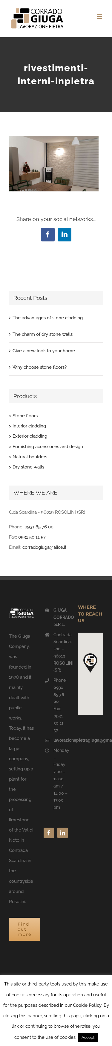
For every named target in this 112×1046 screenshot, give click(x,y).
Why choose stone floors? (40, 367)
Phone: (60, 691)
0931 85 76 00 (38, 527)
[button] (90, 663)
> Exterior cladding (28, 436)
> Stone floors (23, 415)
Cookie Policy (87, 1005)
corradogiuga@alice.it (44, 547)
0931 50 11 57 (32, 537)
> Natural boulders (28, 456)
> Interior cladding (27, 426)
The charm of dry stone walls (43, 334)
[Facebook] (49, 833)
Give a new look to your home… (45, 350)
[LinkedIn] (62, 833)
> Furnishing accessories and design (46, 446)
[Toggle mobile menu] (100, 16)
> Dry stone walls (26, 467)
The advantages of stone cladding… (49, 318)
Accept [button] (88, 1037)
